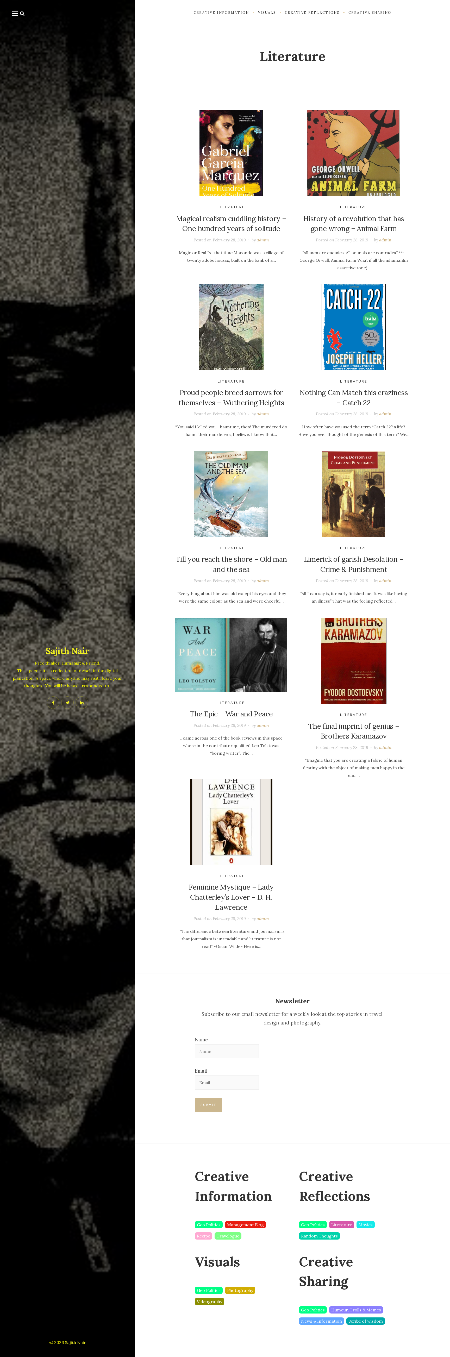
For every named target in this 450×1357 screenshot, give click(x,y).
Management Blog (245, 1224)
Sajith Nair (67, 651)
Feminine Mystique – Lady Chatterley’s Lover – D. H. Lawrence (231, 897)
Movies (366, 1224)
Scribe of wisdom (365, 1321)
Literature (231, 207)
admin (263, 239)
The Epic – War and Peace (231, 713)
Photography (240, 1290)
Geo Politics (209, 1224)
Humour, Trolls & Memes (356, 1309)
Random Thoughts (319, 1236)
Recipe (203, 1236)
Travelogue (228, 1236)
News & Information (321, 1321)
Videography (209, 1301)
